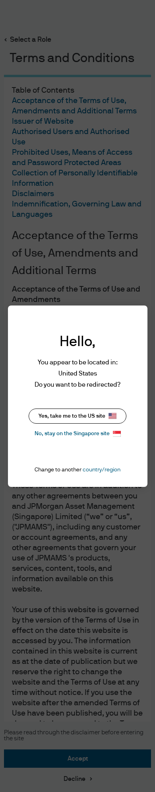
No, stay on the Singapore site (72, 433)
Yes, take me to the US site (72, 416)
